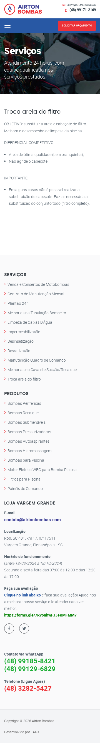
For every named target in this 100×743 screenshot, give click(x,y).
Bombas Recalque (23, 412)
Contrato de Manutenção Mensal (36, 293)
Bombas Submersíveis (27, 422)
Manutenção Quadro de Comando (37, 360)
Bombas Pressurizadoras (29, 431)
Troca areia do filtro (24, 379)
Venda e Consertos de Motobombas (38, 284)
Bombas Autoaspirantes (28, 441)
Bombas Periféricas (24, 403)
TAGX (35, 732)
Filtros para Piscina (24, 479)
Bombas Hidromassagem (29, 450)
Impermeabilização (24, 331)
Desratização (19, 350)
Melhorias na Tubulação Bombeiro (37, 312)
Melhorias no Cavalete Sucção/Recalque (42, 369)
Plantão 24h (18, 303)
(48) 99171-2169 (82, 9)
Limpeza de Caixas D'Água (30, 322)
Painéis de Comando (25, 488)
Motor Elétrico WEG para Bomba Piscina (42, 469)
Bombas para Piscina (26, 460)
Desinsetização (21, 341)
